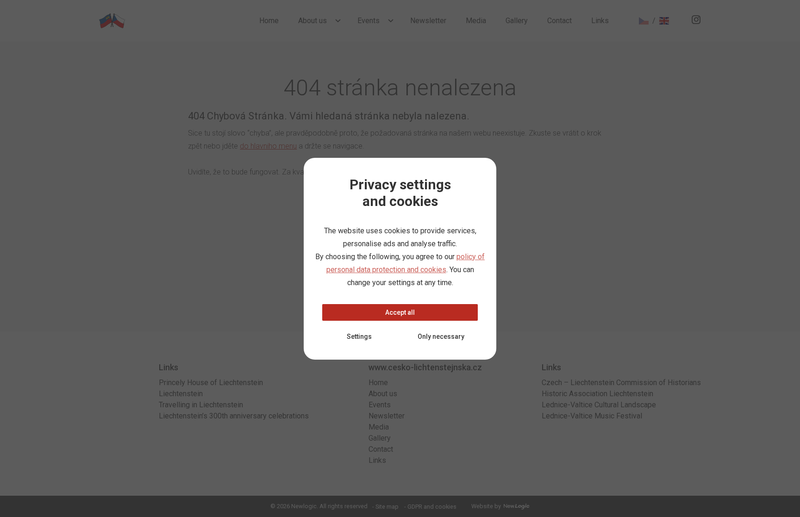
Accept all (400, 312)
